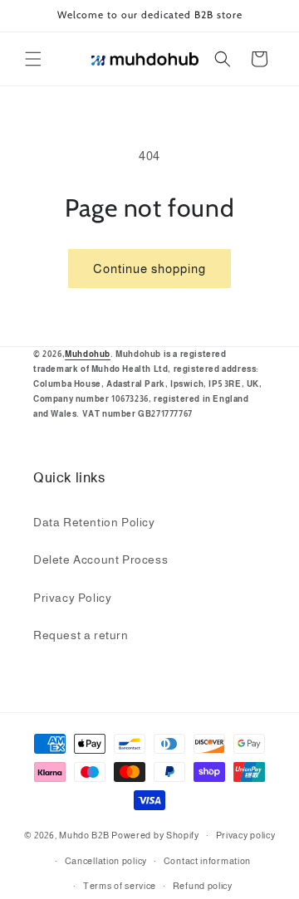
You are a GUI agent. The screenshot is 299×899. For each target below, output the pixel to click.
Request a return (81, 635)
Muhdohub (87, 354)
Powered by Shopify (155, 835)
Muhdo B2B (84, 835)
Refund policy (203, 886)
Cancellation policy (106, 861)
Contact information (207, 861)
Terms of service (119, 886)
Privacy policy (246, 835)
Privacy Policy (72, 597)
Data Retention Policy (94, 522)
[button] (33, 59)
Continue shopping (149, 268)
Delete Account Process (100, 559)
